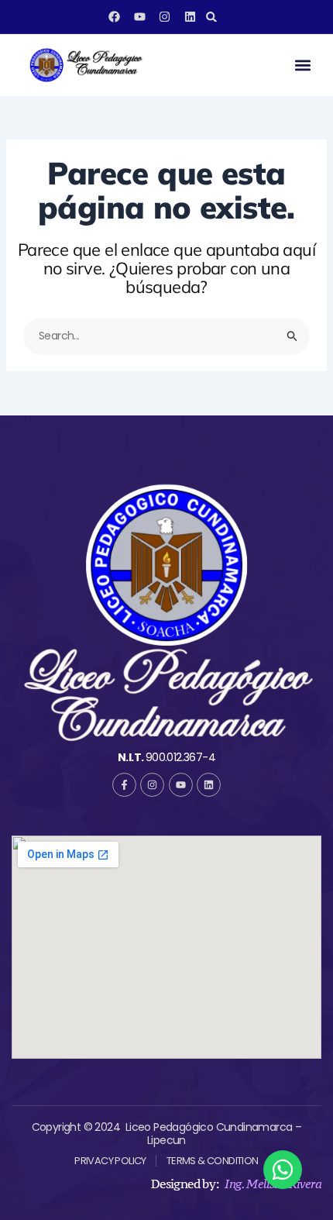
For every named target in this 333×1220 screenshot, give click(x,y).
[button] (212, 16)
